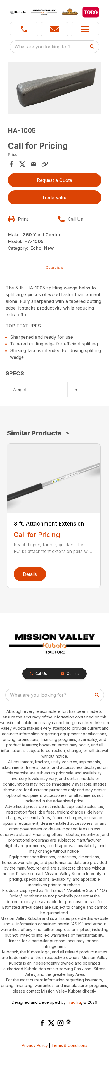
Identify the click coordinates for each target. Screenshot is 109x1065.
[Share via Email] (33, 164)
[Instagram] (60, 1023)
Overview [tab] (54, 267)
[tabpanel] (54, 89)
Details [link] (30, 574)
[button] (24, 29)
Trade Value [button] (54, 197)
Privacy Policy (35, 1045)
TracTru (74, 1002)
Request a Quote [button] (54, 180)
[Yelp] (68, 1021)
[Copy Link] (44, 164)
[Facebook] (42, 1023)
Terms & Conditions (69, 1045)
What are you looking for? (43, 47)
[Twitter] (51, 1023)
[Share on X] (22, 164)
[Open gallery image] (54, 88)
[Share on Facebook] (11, 164)
